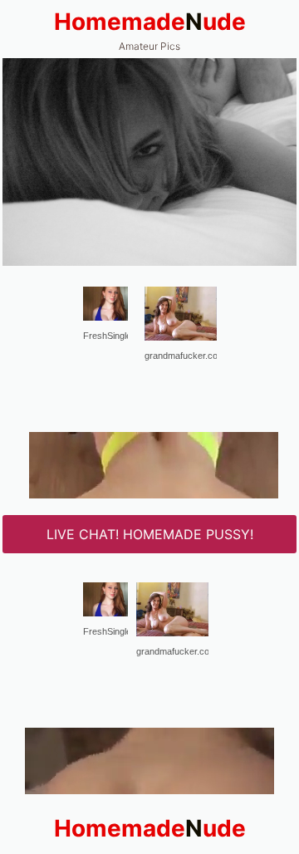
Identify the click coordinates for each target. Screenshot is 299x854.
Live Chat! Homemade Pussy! (150, 534)
